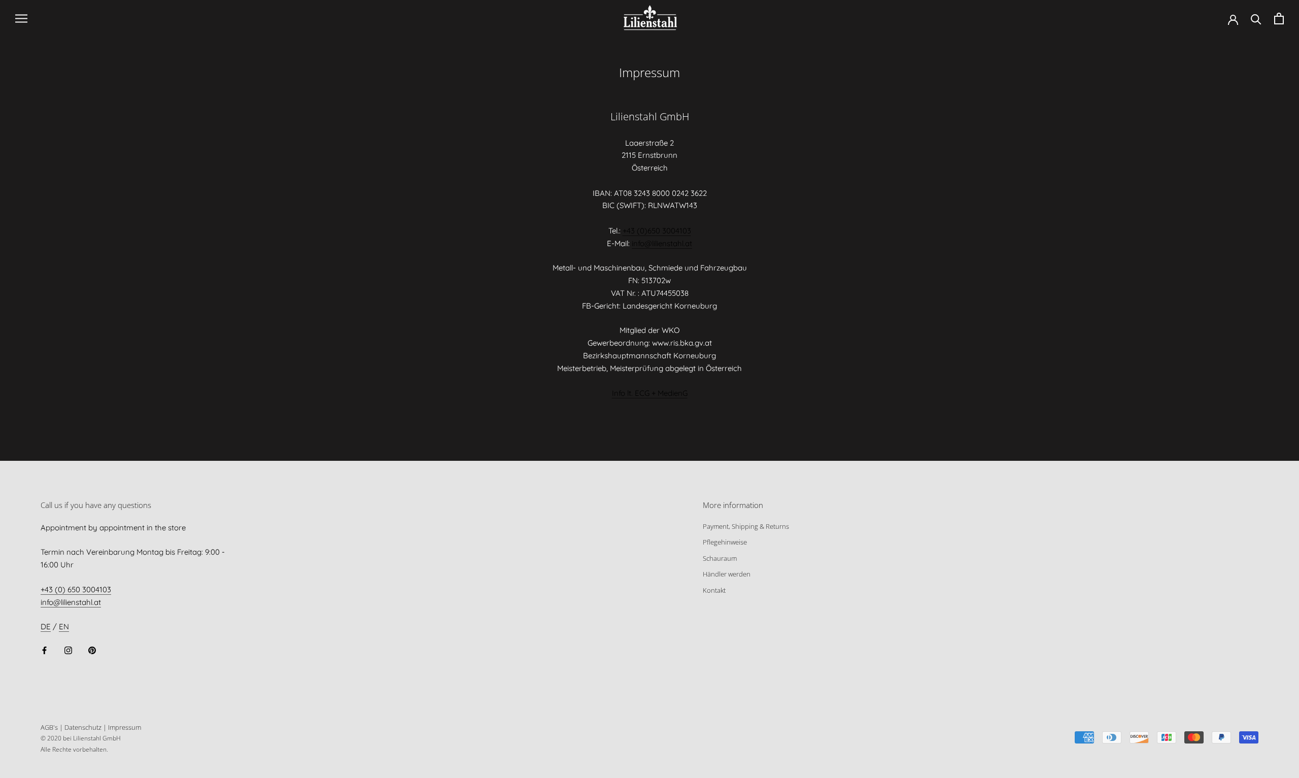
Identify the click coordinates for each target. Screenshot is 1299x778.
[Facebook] (44, 650)
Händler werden (726, 574)
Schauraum (720, 558)
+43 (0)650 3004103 (657, 230)
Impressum (124, 727)
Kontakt (714, 590)
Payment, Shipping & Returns (746, 526)
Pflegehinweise (725, 542)
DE (46, 626)
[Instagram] (68, 650)
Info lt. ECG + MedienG (650, 393)
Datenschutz (82, 727)
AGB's (49, 727)
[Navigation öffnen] (21, 18)
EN (64, 626)
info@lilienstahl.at (662, 243)
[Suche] (1256, 18)
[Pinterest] (92, 650)
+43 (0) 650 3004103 (76, 589)
